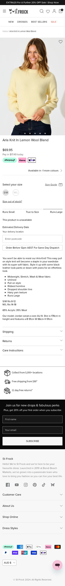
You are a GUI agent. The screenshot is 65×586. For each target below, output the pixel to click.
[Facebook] (8, 485)
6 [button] (45, 133)
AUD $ (7, 562)
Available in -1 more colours (43, 170)
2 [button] (25, 133)
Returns (7, 341)
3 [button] (30, 133)
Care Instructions (13, 350)
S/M (6, 192)
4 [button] (35, 133)
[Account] (54, 11)
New (11, 22)
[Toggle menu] (4, 11)
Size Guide (51, 184)
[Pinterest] (35, 485)
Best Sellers (39, 22)
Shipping (8, 332)
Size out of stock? (12, 201)
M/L (16, 192)
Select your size (12, 185)
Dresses (22, 22)
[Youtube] (17, 485)
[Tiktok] (44, 485)
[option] (32, 86)
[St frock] (53, 485)
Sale (53, 22)
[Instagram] (26, 485)
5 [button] (40, 133)
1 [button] (20, 133)
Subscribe (32, 441)
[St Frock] (18, 11)
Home (5, 31)
